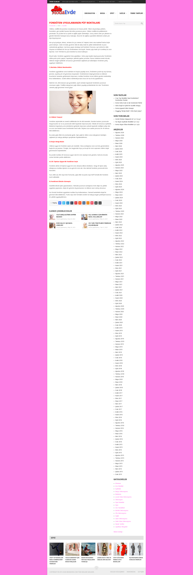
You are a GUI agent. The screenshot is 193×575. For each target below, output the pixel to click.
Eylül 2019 (118, 336)
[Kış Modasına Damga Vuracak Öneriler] (136, 549)
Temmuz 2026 (119, 135)
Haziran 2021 (119, 279)
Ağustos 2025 (119, 165)
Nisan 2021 (118, 284)
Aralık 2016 (118, 412)
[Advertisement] (129, 60)
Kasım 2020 (119, 298)
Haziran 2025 (119, 168)
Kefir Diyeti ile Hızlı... (126, 1)
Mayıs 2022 (118, 249)
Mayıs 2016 (118, 431)
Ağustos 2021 (119, 273)
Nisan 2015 (118, 466)
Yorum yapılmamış (61, 219)
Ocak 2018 (118, 390)
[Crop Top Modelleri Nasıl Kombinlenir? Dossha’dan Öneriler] (56, 549)
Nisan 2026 (118, 143)
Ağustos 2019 (119, 338)
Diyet (112, 13)
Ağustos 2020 (119, 306)
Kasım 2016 (119, 414)
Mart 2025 (118, 173)
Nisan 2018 (118, 382)
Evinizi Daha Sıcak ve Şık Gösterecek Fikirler (128, 103)
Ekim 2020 (118, 301)
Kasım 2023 (119, 203)
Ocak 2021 (118, 292)
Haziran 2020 (119, 311)
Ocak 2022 (118, 260)
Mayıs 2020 (118, 314)
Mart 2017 (118, 404)
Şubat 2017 (119, 406)
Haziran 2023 (119, 214)
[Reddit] (80, 203)
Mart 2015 (118, 469)
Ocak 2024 (118, 200)
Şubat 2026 (119, 149)
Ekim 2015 (118, 450)
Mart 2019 (118, 352)
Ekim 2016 (118, 417)
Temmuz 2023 (119, 211)
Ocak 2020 (118, 325)
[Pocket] (92, 203)
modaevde (52, 25)
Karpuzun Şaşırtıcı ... (88, 1)
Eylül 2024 (118, 187)
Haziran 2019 (119, 344)
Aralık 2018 (118, 360)
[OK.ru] (88, 203)
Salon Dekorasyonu (121, 518)
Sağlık (122, 13)
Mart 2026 (118, 146)
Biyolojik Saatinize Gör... (70, 1)
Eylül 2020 (118, 303)
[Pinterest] (76, 203)
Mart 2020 (118, 320)
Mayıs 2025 (118, 170)
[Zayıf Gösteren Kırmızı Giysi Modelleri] (120, 549)
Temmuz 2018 (119, 374)
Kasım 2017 (119, 395)
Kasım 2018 (119, 363)
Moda (102, 13)
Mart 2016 (118, 436)
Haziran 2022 (119, 246)
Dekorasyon (90, 13)
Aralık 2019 (118, 328)
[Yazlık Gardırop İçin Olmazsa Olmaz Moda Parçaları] (72, 549)
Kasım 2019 (119, 330)
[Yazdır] (100, 203)
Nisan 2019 (118, 349)
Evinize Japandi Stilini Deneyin (124, 108)
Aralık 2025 (118, 154)
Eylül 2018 (118, 368)
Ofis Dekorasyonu (120, 513)
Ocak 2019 (118, 357)
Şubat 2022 (119, 257)
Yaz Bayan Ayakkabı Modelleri (124, 122)
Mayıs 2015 (118, 463)
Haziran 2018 (119, 376)
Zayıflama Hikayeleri (121, 527)
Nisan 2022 (118, 252)
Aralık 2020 (118, 295)
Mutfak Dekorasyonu (121, 510)
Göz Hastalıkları (120, 508)
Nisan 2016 (118, 433)
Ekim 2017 (118, 398)
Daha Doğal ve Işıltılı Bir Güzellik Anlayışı (127, 105)
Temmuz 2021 (119, 276)
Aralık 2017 (118, 393)
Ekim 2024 (118, 184)
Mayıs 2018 (118, 379)
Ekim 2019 (118, 333)
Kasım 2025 (119, 157)
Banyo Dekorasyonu (121, 491)
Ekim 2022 (118, 235)
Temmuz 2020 (119, 309)
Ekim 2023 (118, 206)
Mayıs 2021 (118, 282)
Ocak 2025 (118, 178)
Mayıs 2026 (118, 140)
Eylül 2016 (118, 420)
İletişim (141, 572)
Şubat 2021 (119, 290)
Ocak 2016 (118, 442)
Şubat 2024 (119, 197)
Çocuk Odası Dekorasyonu (123, 497)
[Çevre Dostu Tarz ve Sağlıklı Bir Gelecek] (104, 549)
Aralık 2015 (118, 444)
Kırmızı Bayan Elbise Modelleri (124, 124)
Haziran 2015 (119, 461)
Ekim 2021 (118, 268)
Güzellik (64, 25)
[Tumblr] (71, 203)
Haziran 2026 (119, 138)
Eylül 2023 (118, 208)
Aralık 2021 (118, 263)
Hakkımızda (131, 572)
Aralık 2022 (118, 230)
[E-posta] (96, 203)
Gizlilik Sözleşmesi (117, 572)
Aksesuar (118, 483)
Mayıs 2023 (118, 216)
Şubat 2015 (119, 471)
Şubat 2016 (119, 439)
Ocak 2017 (118, 409)
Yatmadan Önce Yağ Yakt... (107, 1)
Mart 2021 (118, 287)
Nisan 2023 (118, 219)
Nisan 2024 (118, 195)
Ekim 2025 (118, 159)
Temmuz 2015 (119, 458)
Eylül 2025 (118, 162)
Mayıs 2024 (118, 192)
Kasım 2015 (119, 447)
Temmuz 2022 (119, 244)
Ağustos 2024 (119, 189)
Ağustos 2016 (119, 423)
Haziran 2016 (119, 428)
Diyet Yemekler (119, 502)
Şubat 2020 (119, 322)
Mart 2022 (118, 254)
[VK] (84, 203)
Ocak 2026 (118, 151)
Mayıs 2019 (118, 347)
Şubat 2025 (119, 176)
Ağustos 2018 (119, 371)
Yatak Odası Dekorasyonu (123, 521)
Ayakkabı (118, 489)
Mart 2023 (118, 222)
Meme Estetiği (118, 532)
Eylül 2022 (118, 238)
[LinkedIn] (67, 203)
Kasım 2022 (119, 233)
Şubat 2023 (119, 225)
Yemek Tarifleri (136, 13)
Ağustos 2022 (119, 241)
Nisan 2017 (118, 401)
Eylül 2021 (118, 271)
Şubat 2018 (119, 387)
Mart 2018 (118, 385)
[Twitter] (63, 203)
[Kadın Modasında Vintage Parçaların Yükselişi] (88, 549)
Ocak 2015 (118, 474)
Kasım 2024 (119, 181)
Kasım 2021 (119, 265)
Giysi (116, 505)
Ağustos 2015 (119, 455)
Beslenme (118, 494)
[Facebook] (59, 203)
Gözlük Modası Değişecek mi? (124, 119)
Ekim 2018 (118, 366)
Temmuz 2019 (119, 341)
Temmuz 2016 (119, 425)
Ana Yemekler (119, 486)
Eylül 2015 (118, 452)
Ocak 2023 (118, 227)
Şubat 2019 (119, 355)
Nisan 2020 (118, 317)
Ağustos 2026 (119, 132)
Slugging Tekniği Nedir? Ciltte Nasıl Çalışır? (128, 111)
